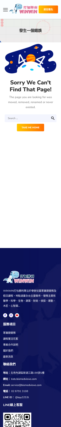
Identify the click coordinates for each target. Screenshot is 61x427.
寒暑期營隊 (9, 333)
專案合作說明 (10, 345)
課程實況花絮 (10, 339)
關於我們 (8, 350)
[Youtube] (17, 315)
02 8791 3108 (19, 391)
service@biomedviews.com (26, 385)
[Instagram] (11, 315)
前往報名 (48, 9)
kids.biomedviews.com (24, 379)
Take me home (30, 127)
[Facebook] (5, 315)
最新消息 (8, 356)
